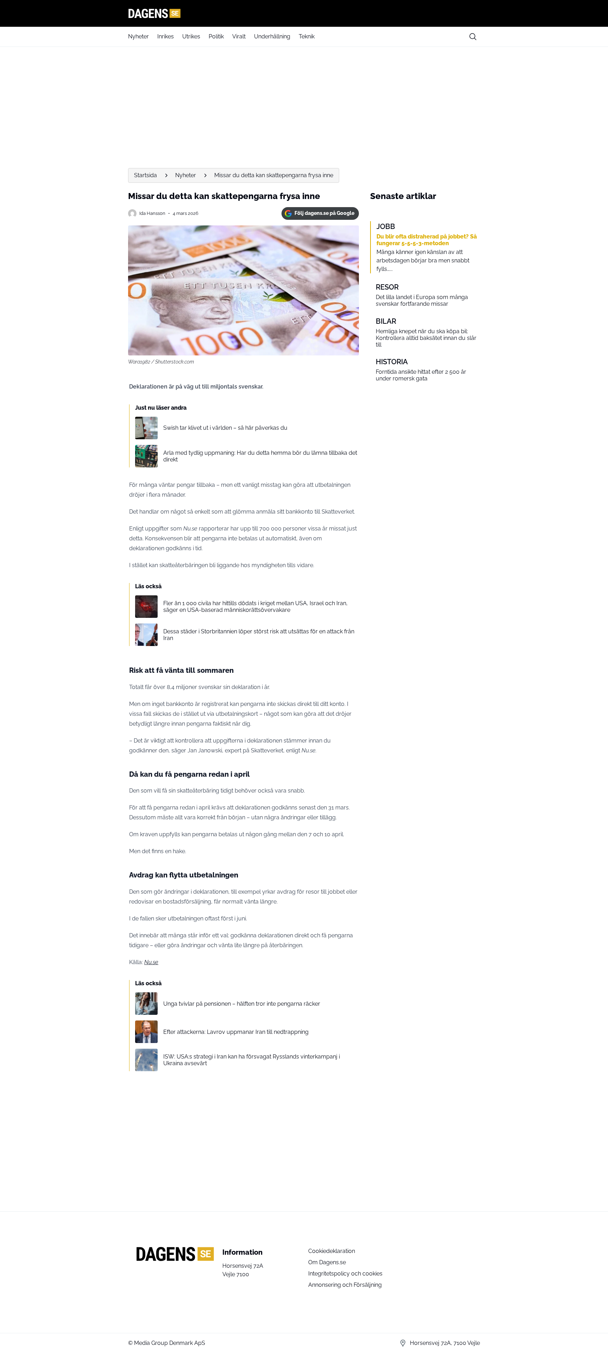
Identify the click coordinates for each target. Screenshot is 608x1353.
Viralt (239, 36)
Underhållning (272, 36)
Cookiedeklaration (331, 1251)
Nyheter (138, 36)
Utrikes (191, 36)
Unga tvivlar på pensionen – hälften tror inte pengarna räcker (241, 1003)
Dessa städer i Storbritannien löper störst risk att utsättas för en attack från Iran (258, 634)
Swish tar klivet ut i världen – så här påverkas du (225, 427)
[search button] (473, 37)
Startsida (145, 175)
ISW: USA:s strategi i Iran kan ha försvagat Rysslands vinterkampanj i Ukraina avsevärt (251, 1060)
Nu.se (151, 962)
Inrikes (165, 36)
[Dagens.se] (304, 13)
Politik (216, 36)
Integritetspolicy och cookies (345, 1273)
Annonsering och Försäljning (345, 1284)
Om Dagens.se (327, 1262)
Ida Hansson (152, 213)
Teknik (307, 36)
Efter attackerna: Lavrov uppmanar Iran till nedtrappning (236, 1032)
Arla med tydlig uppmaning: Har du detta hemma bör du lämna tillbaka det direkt (260, 456)
